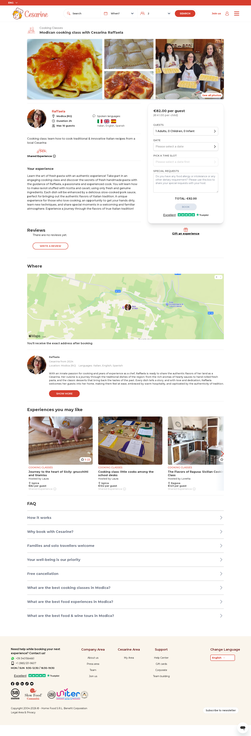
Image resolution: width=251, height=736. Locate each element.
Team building (161, 676)
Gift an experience (185, 233)
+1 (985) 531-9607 (26, 663)
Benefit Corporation (75, 708)
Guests (158, 124)
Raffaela (58, 111)
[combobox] (85, 13)
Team (93, 670)
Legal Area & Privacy (23, 712)
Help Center (161, 657)
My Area (129, 657)
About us (93, 657)
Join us (216, 13)
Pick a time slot (165, 155)
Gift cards (161, 663)
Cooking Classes (51, 28)
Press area (93, 663)
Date (157, 140)
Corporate (161, 670)
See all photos (211, 95)
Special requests (166, 171)
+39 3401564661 (25, 658)
